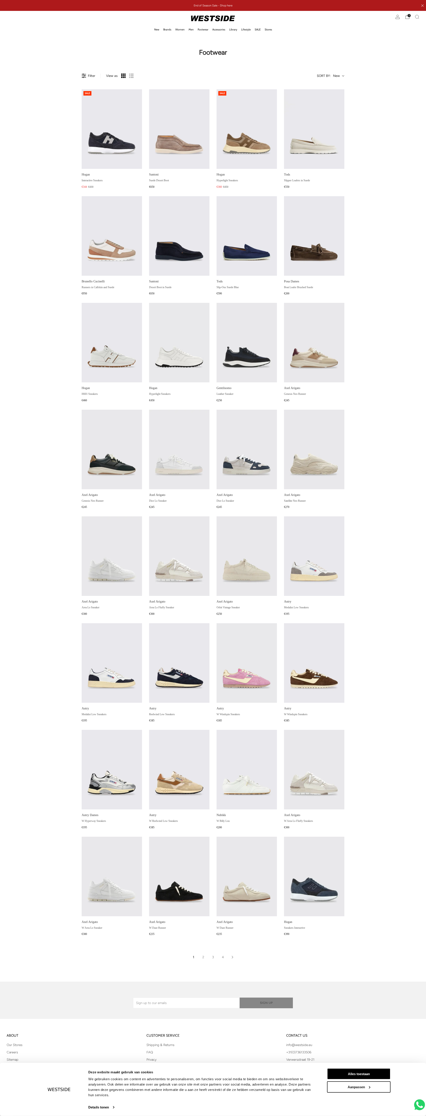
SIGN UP (266, 1002)
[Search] (417, 17)
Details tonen (98, 1107)
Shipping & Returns (160, 1045)
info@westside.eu (299, 1045)
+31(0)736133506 (298, 1052)
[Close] (422, 5)
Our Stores (14, 1045)
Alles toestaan (359, 1074)
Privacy (151, 1060)
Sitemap (12, 1060)
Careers (12, 1052)
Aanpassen (356, 1087)
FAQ (149, 1052)
